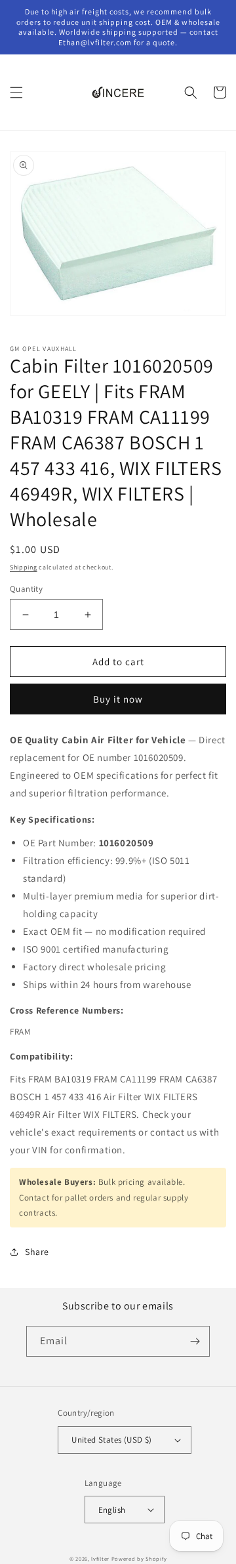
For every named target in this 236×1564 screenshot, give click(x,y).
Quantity (26, 588)
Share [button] (37, 1252)
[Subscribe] (194, 1341)
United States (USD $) (111, 1439)
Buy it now (118, 699)
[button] (16, 92)
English (112, 1509)
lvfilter (100, 1558)
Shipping (23, 567)
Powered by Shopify (139, 1558)
